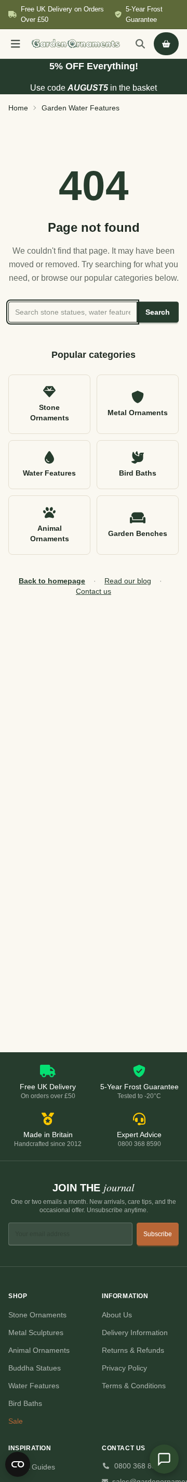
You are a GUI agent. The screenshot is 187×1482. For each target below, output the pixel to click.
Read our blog (127, 581)
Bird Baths (25, 1403)
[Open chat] (164, 1459)
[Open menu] (15, 43)
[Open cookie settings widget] (17, 1464)
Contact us (93, 591)
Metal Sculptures (35, 1332)
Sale (15, 1421)
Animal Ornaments (39, 1350)
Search (157, 312)
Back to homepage (52, 581)
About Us (117, 1315)
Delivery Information (135, 1332)
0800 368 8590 (139, 1466)
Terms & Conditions (134, 1385)
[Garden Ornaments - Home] (76, 44)
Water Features (33, 1385)
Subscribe (157, 1234)
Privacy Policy (124, 1368)
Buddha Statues (34, 1368)
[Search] (140, 43)
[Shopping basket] (166, 43)
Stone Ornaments (37, 1315)
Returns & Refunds (133, 1350)
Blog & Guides (31, 1467)
